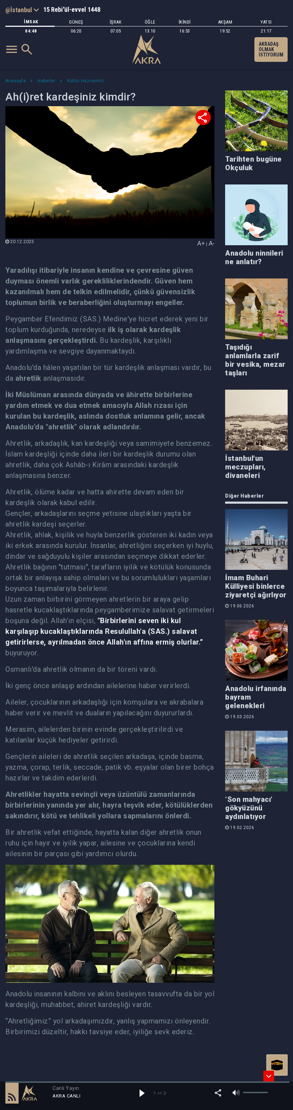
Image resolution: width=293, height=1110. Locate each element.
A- (211, 243)
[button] (12, 1093)
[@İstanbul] (22, 9)
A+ (201, 243)
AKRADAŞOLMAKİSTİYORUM (271, 49)
